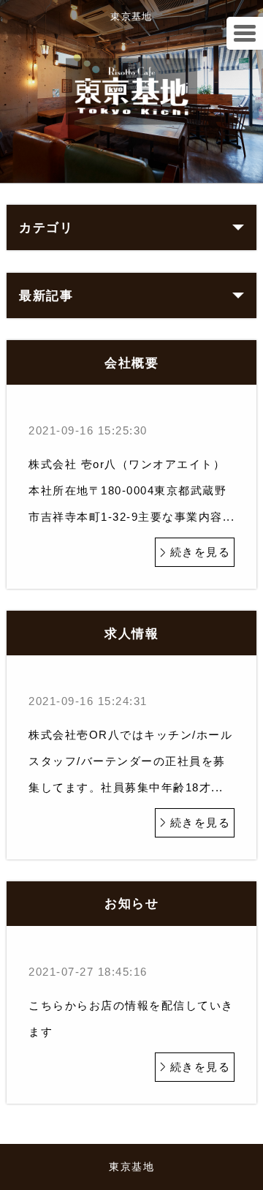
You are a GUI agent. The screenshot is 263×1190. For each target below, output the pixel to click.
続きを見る (200, 552)
